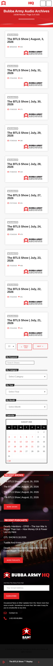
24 (9, 451)
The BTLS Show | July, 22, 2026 (24, 290)
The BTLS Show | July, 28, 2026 (24, 165)
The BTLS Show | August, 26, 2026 (21, 481)
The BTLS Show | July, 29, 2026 (24, 134)
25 (15, 451)
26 (21, 451)
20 (26, 447)
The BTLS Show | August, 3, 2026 (25, 40)
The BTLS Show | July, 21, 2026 (24, 322)
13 (26, 442)
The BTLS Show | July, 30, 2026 (24, 103)
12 (21, 442)
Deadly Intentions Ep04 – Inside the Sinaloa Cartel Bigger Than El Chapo (25, 549)
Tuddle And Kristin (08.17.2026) (19, 542)
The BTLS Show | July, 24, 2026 (24, 228)
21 (32, 447)
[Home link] (17, 3)
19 (21, 447)
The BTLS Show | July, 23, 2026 (24, 259)
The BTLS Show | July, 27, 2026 (24, 197)
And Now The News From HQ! (14, 583)
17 (9, 447)
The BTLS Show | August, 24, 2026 (21, 492)
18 (15, 447)
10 (9, 442)
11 (15, 442)
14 (32, 442)
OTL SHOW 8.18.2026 (15, 537)
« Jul (9, 461)
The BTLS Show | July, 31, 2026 (24, 72)
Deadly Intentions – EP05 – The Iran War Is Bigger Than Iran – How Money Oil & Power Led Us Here (25, 529)
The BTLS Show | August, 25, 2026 (21, 486)
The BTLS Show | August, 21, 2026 (21, 497)
